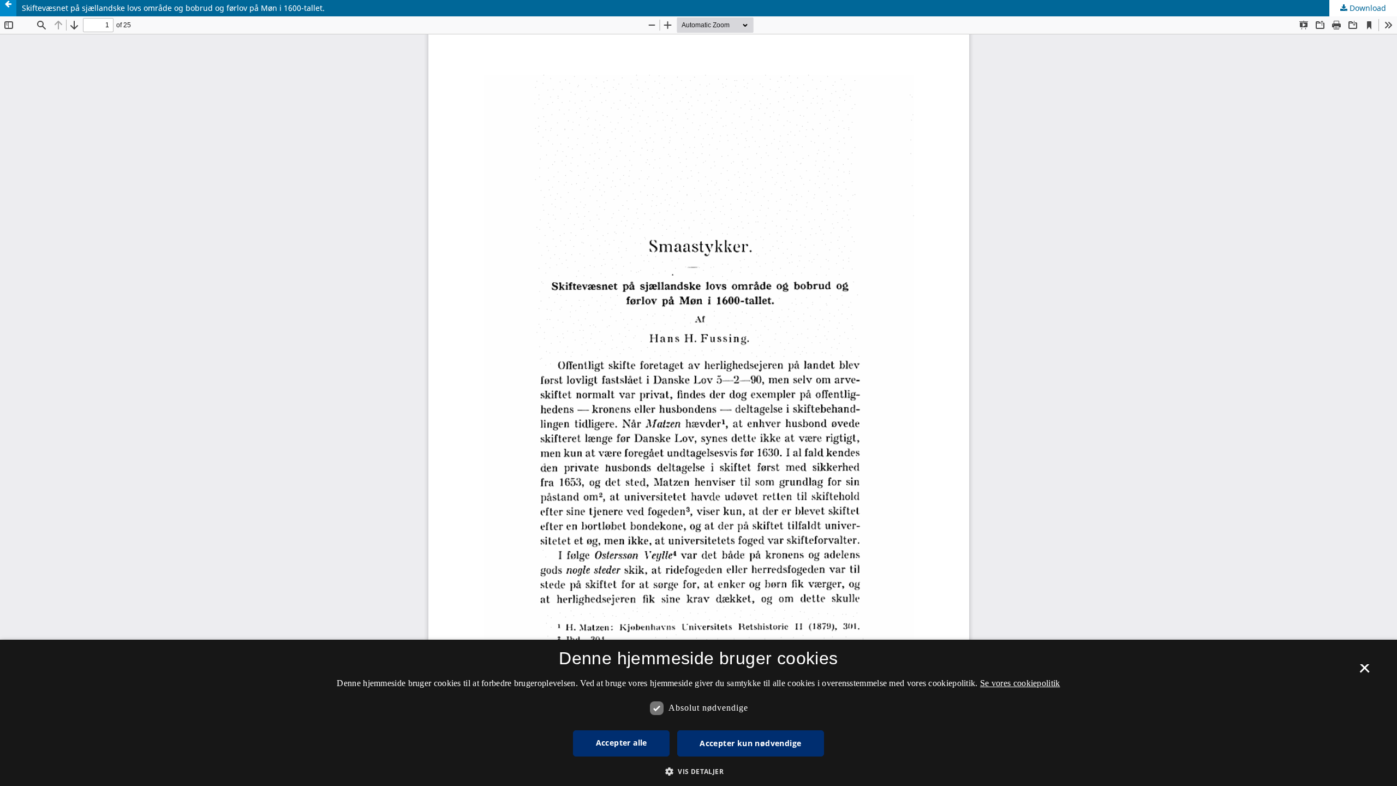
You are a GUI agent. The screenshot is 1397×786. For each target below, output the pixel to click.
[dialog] (698, 713)
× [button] (1364, 672)
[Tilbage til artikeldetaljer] (8, 8)
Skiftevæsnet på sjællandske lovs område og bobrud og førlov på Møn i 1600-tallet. (173, 8)
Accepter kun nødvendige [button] (750, 743)
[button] (698, 771)
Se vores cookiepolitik (1020, 683)
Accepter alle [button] (621, 742)
